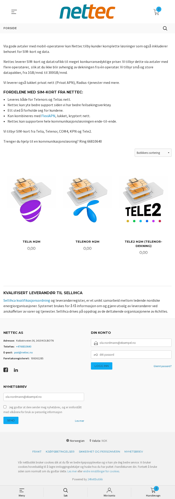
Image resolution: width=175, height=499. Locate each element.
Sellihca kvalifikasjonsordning (26, 300)
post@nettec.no (23, 352)
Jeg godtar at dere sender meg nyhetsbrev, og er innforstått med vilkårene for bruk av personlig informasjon (42, 409)
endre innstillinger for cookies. (101, 471)
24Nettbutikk (95, 479)
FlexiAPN (48, 115)
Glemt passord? (163, 366)
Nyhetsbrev (133, 451)
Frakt (36, 451)
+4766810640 (23, 346)
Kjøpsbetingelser (60, 451)
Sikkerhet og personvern (99, 451)
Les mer (79, 420)
